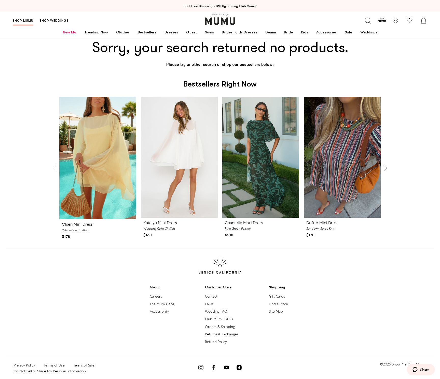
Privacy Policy (24, 365)
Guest (191, 32)
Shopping (277, 287)
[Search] (368, 20)
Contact (211, 296)
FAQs (209, 304)
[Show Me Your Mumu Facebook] (213, 368)
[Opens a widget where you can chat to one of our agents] (421, 370)
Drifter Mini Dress (322, 222)
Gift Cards (277, 296)
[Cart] (423, 20)
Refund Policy (216, 341)
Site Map (276, 311)
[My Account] (395, 20)
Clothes (123, 32)
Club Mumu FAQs (219, 319)
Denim (270, 32)
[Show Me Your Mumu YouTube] (226, 368)
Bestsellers (147, 32)
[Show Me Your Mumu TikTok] (239, 368)
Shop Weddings (54, 20)
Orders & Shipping (220, 326)
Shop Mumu (23, 20)
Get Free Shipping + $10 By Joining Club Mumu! (220, 6)
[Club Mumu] (382, 20)
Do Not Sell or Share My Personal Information (50, 371)
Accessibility (159, 311)
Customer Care (218, 287)
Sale (348, 32)
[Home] (220, 19)
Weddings (368, 32)
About (155, 287)
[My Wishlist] (409, 20)
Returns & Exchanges (221, 334)
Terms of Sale (83, 365)
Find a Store (278, 304)
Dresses (171, 32)
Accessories (326, 32)
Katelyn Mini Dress (160, 222)
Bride (288, 32)
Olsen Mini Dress (77, 224)
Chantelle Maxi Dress (244, 222)
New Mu (69, 32)
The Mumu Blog (162, 304)
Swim (209, 32)
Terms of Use (54, 365)
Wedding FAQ (216, 311)
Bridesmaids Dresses (239, 32)
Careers (156, 296)
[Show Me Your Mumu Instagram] (201, 368)
